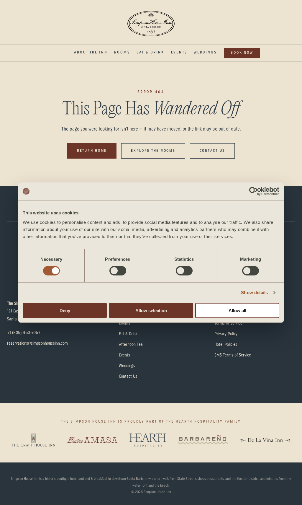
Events (179, 52)
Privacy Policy (225, 334)
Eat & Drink (150, 52)
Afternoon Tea (131, 345)
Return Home (92, 151)
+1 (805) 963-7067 (23, 333)
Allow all (237, 310)
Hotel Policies (225, 345)
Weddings (205, 52)
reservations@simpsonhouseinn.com (37, 343)
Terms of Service (228, 323)
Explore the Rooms (153, 151)
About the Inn (91, 52)
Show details (254, 292)
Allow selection (151, 310)
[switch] (117, 271)
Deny (65, 310)
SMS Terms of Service (232, 355)
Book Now (242, 53)
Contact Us (212, 151)
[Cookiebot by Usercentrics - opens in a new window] (253, 191)
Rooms (122, 52)
